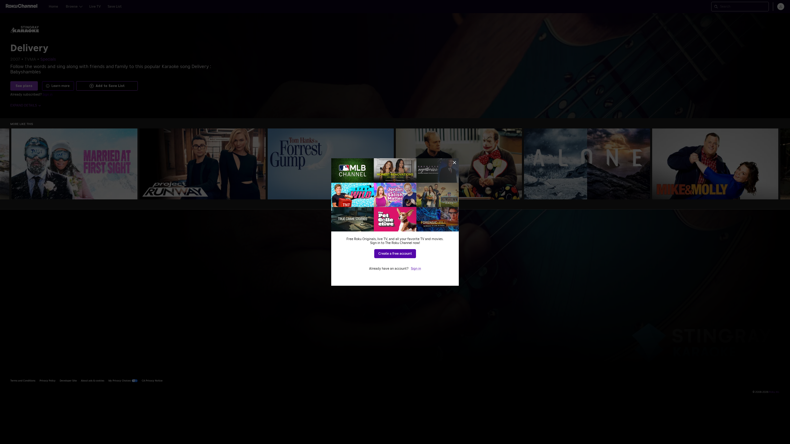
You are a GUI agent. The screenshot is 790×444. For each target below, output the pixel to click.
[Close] (454, 162)
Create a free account (395, 253)
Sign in (416, 268)
